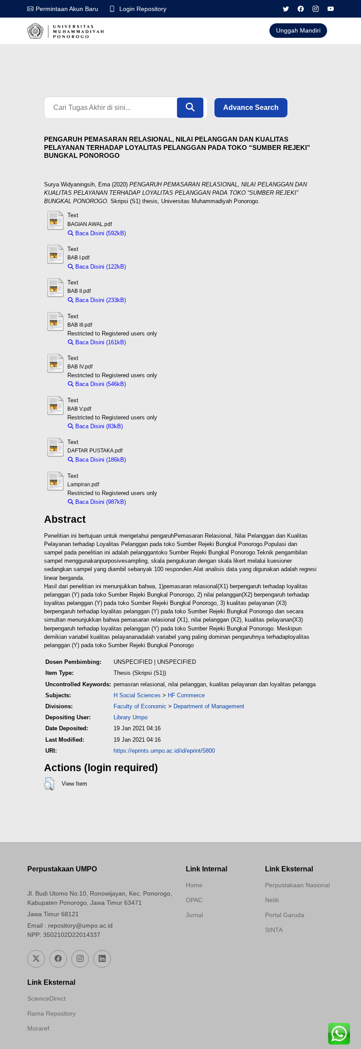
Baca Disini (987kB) (100, 502)
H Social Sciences (137, 695)
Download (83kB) (148, 426)
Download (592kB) (153, 233)
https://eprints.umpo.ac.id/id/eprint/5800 (164, 750)
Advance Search (251, 107)
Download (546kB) (153, 384)
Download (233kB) (153, 300)
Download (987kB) (153, 502)
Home (194, 885)
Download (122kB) (153, 266)
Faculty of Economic (140, 706)
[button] (49, 783)
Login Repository (142, 8)
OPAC (194, 900)
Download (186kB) (153, 459)
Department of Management (208, 706)
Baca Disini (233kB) (100, 300)
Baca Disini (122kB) (100, 266)
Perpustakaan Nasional (297, 885)
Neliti (272, 900)
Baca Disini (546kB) (100, 384)
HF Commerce (186, 695)
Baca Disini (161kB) (100, 342)
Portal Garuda (284, 915)
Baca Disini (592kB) (100, 233)
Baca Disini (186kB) (100, 459)
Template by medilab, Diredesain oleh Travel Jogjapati (217, 936)
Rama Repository (51, 1013)
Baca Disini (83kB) (98, 426)
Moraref (38, 1028)
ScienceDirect (46, 998)
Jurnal (194, 915)
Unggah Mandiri (298, 30)
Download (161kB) (153, 342)
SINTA (274, 930)
